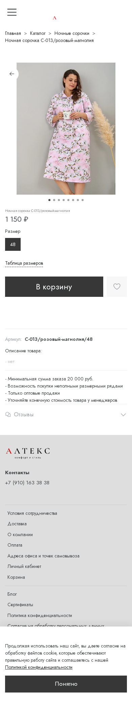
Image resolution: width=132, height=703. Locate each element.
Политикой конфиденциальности (38, 667)
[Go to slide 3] (59, 200)
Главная (13, 33)
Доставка (17, 523)
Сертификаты (20, 604)
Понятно (66, 683)
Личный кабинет (24, 566)
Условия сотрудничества (32, 513)
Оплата (14, 545)
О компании (20, 534)
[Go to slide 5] (68, 200)
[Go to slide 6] (73, 200)
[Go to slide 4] (64, 200)
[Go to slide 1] (49, 200)
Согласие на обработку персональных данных (55, 625)
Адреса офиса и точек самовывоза (43, 555)
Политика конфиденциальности (39, 615)
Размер (12, 231)
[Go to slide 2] (54, 200)
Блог (12, 594)
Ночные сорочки (71, 33)
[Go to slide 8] (83, 200)
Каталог (37, 33)
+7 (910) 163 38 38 (27, 482)
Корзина (16, 577)
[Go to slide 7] (78, 200)
